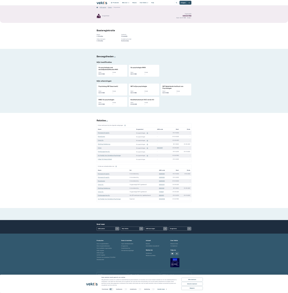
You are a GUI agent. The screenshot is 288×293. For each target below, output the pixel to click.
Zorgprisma (124, 246)
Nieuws (134, 2)
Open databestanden (127, 243)
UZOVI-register (101, 255)
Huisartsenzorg (125, 248)
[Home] (97, 7)
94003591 (160, 148)
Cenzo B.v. (101, 140)
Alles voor (125, 2)
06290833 (162, 181)
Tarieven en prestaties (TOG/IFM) (106, 257)
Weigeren (192, 288)
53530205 (162, 184)
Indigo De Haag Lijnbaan (105, 159)
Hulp (152, 2)
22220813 (161, 195)
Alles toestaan (192, 279)
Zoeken (110, 7)
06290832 (162, 173)
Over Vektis (143, 2)
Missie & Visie (174, 243)
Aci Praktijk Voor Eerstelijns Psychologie (109, 155)
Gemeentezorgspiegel (127, 250)
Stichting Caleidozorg (104, 144)
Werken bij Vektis (150, 255)
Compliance (173, 246)
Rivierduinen (101, 136)
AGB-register (103, 7)
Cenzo (99, 148)
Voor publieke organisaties (104, 248)
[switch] (125, 289)
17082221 (161, 191)
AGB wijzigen (100, 252)
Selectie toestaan (192, 283)
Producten (116, 2)
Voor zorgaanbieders (103, 243)
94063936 (162, 199)
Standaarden (100, 259)
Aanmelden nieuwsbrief (152, 246)
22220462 (161, 188)
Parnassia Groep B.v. (104, 133)
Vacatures (149, 253)
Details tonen (161, 289)
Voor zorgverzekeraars (103, 246)
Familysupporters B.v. (104, 151)
